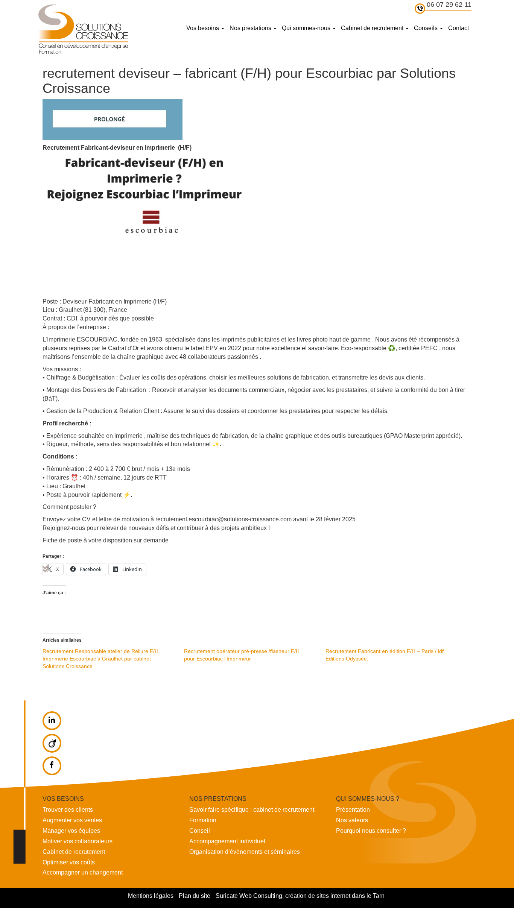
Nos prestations (251, 28)
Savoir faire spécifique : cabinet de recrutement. (252, 809)
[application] (149, 227)
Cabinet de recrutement (373, 28)
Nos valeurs (352, 820)
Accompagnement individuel (227, 841)
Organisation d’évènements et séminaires (244, 852)
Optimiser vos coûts (69, 862)
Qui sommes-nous (307, 28)
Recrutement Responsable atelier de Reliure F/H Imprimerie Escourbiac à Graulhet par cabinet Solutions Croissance (100, 658)
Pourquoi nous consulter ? (371, 831)
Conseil (199, 831)
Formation (202, 820)
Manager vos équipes (71, 831)
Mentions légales (150, 896)
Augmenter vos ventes (72, 820)
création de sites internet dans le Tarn (335, 896)
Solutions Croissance (82, 29)
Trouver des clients (68, 809)
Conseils (426, 28)
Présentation (353, 809)
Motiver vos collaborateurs (78, 841)
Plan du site (194, 896)
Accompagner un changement (83, 872)
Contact (458, 28)
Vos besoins (203, 28)
